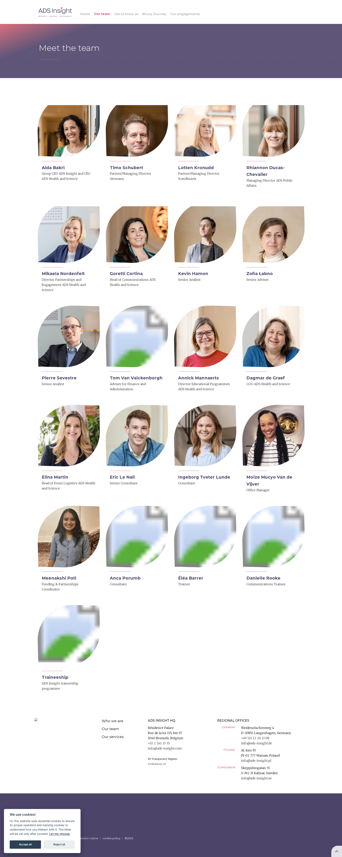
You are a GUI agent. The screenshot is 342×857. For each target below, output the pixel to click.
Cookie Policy (111, 838)
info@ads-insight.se (256, 778)
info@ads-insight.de (256, 743)
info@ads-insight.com (165, 748)
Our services (113, 737)
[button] (69, 144)
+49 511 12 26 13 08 (255, 738)
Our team (110, 729)
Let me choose (59, 833)
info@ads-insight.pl (256, 761)
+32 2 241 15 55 (159, 743)
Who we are (112, 721)
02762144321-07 (157, 764)
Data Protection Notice (83, 838)
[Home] (65, 719)
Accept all (25, 844)
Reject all (59, 844)
